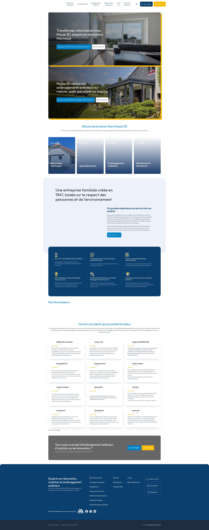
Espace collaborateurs (133, 482)
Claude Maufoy (99, 410)
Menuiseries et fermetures (96, 491)
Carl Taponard (60, 410)
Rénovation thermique (95, 478)
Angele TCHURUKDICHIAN (140, 342)
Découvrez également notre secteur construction (62, 511)
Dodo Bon (135, 387)
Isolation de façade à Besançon (98, 496)
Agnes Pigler (98, 387)
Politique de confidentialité (69, 525)
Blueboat (151, 525)
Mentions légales (53, 525)
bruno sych (135, 410)
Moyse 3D (116, 478)
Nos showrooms (117, 482)
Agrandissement (82, 4)
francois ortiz (98, 342)
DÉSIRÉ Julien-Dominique (64, 342)
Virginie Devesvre (100, 363)
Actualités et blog (118, 487)
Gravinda (158, 525)
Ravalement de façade (95, 500)
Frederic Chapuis (137, 363)
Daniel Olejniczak (61, 363)
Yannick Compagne (62, 387)
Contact (129, 478)
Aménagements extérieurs (97, 482)
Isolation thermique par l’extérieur (98, 505)
